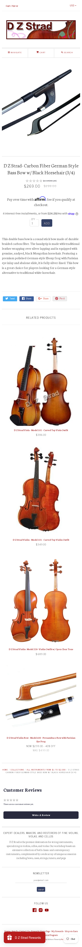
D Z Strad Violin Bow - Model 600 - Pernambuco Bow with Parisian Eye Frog (41, 739)
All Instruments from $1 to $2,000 (46, 769)
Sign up (15, 5)
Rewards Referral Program (46, 934)
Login (8, 5)
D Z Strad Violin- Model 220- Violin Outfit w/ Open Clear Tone (41, 649)
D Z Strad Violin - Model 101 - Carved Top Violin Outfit (41, 539)
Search (15, 931)
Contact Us (24, 931)
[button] (41, 181)
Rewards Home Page (40, 931)
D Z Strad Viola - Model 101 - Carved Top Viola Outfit (41, 430)
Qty (33, 219)
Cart (42, 52)
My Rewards (57, 931)
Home (5, 769)
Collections (17, 769)
